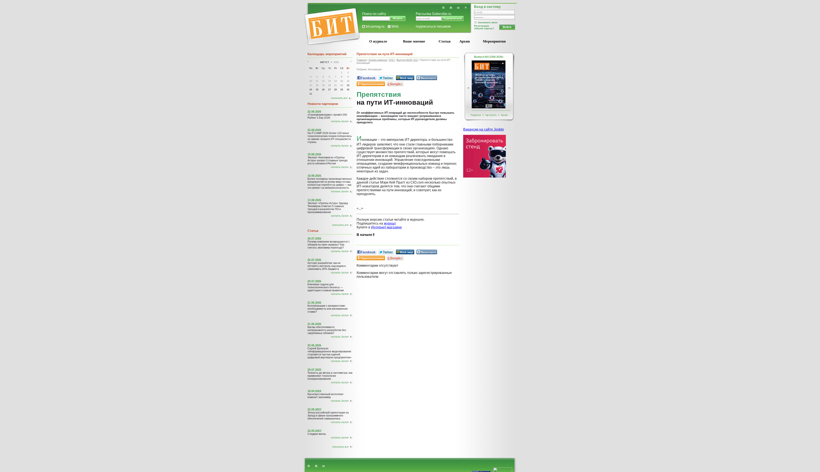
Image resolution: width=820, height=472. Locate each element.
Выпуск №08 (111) (407, 60)
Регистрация (481, 26)
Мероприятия (494, 41)
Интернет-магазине (386, 227)
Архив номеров (378, 60)
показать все (339, 98)
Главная (362, 60)
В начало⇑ (366, 235)
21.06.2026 (314, 302)
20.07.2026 (314, 281)
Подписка (475, 115)
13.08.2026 (314, 200)
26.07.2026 (314, 238)
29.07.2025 (314, 369)
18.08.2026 (314, 175)
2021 (392, 60)
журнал (390, 223)
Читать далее (340, 121)
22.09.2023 (314, 409)
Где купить (491, 115)
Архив (464, 41)
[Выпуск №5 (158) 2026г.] (488, 84)
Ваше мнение (414, 41)
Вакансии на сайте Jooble (483, 129)
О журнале (378, 41)
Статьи (445, 41)
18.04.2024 (314, 391)
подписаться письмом (433, 26)
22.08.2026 (314, 111)
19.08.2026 (314, 154)
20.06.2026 (314, 345)
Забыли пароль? (484, 28)
